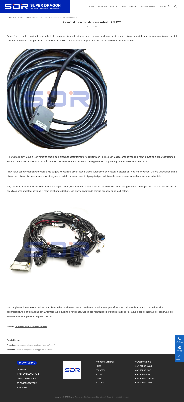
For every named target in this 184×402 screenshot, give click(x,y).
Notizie (113, 7)
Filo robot (43, 327)
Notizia (20, 17)
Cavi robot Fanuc (143, 366)
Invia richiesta (148, 7)
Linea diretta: (23, 370)
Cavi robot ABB (142, 374)
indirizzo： (22, 388)
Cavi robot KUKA (143, 370)
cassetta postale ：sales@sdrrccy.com (27, 381)
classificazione (143, 362)
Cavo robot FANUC (22, 327)
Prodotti (102, 7)
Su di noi (133, 7)
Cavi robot (34, 327)
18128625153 (28, 374)
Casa (14, 17)
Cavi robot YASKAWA (144, 378)
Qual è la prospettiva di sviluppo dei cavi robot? (34, 350)
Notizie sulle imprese (34, 17)
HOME (91, 7)
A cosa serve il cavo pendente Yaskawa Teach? (36, 345)
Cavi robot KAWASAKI (145, 383)
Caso (123, 7)
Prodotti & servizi (105, 362)
